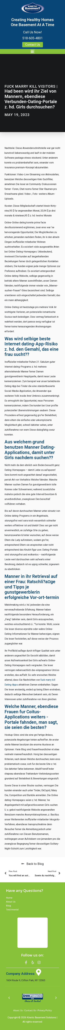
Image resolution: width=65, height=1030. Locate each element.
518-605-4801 (32, 38)
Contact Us (30, 1010)
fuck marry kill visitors (30, 86)
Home (9, 897)
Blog (8, 905)
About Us (10, 901)
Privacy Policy (44, 1010)
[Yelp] (32, 962)
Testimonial (12, 909)
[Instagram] (39, 962)
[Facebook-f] (26, 962)
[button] (32, 51)
